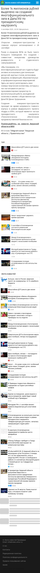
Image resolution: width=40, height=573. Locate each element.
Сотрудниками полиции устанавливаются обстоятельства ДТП (24, 263)
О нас (5, 546)
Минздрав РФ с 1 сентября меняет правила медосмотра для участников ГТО (22, 407)
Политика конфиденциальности (15, 557)
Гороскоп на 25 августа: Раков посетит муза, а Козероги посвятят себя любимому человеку (22, 492)
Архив (5, 565)
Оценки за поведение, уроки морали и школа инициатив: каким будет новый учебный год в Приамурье (22, 396)
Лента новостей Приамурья (13, 569)
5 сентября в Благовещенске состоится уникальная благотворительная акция (22, 227)
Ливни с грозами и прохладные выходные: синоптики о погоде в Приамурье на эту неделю (20, 315)
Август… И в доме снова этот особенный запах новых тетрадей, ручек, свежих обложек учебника (24, 183)
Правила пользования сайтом (14, 561)
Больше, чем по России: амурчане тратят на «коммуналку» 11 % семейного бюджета (23, 281)
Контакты (6, 550)
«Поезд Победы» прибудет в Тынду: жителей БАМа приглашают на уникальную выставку (21, 443)
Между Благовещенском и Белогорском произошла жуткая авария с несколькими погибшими (24, 239)
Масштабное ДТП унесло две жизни (24, 147)
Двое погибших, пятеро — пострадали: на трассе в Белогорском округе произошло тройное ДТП (22, 356)
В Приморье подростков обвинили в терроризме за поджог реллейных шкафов (21, 385)
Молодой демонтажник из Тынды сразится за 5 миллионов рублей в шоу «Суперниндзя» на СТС (24, 251)
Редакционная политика (12, 553)
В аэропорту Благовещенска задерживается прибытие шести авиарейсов (20, 432)
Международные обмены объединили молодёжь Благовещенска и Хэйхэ (20, 158)
